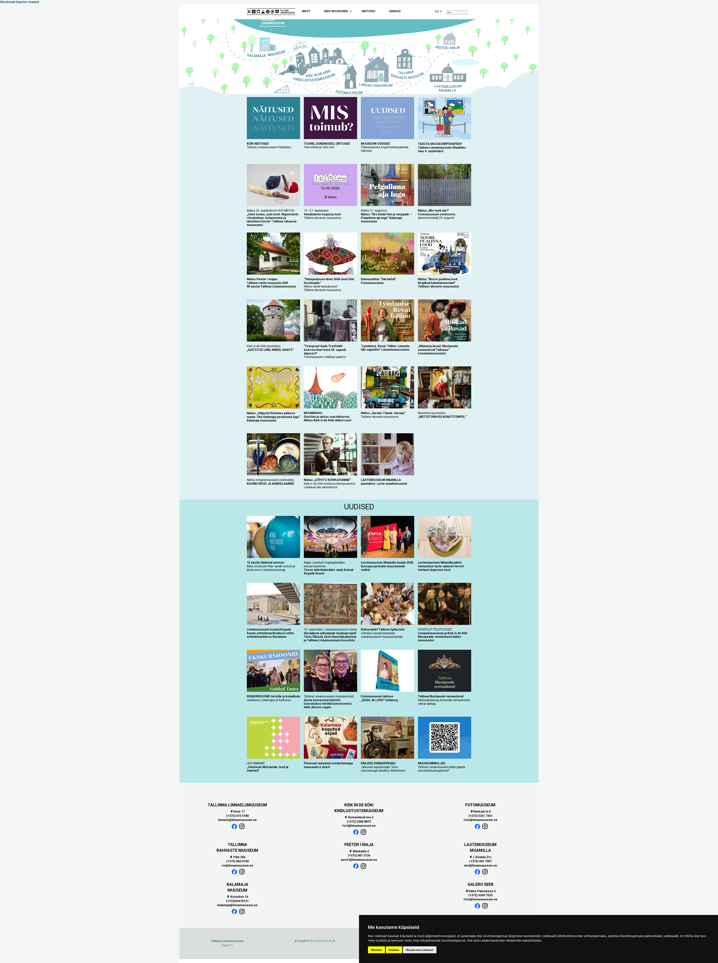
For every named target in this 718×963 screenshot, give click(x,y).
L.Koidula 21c (480, 857)
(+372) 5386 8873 (359, 821)
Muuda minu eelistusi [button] (419, 949)
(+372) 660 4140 (237, 861)
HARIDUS (395, 11)
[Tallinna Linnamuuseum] (271, 11)
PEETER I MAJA (359, 844)
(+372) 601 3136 (359, 855)
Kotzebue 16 (237, 897)
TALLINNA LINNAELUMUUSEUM (237, 805)
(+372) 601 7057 (480, 861)
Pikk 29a (237, 857)
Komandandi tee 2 (358, 817)
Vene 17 (237, 811)
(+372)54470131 (237, 901)
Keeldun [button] (394, 949)
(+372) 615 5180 (237, 816)
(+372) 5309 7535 (480, 895)
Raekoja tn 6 (480, 811)
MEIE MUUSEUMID (336, 11)
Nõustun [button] (376, 949)
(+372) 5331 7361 (480, 816)
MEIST (306, 11)
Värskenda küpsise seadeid (19, 2)
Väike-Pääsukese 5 (480, 891)
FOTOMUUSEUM (480, 805)
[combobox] (457, 12)
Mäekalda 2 (359, 851)
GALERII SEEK (480, 884)
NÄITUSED (368, 11)
